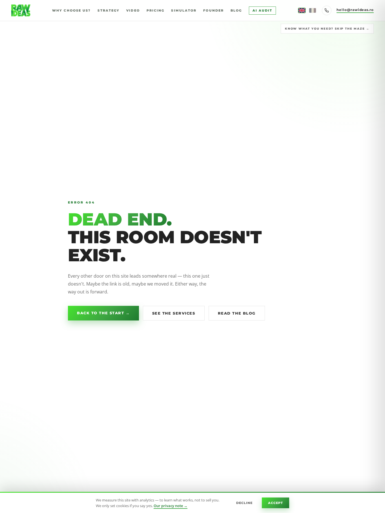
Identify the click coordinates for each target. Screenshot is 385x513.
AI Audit (263, 10)
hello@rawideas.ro (355, 10)
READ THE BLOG (237, 313)
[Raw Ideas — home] (20, 10)
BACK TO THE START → (103, 313)
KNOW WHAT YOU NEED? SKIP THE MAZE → (327, 28)
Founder (213, 10)
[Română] (312, 10)
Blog (236, 10)
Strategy (109, 10)
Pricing (156, 10)
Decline (244, 503)
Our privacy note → (170, 505)
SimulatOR (183, 10)
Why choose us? (71, 10)
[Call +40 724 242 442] (326, 10)
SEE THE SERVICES (173, 313)
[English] (302, 10)
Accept (275, 503)
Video (133, 10)
